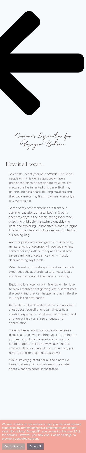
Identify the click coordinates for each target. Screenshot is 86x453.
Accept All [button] (35, 446)
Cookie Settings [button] (13, 446)
